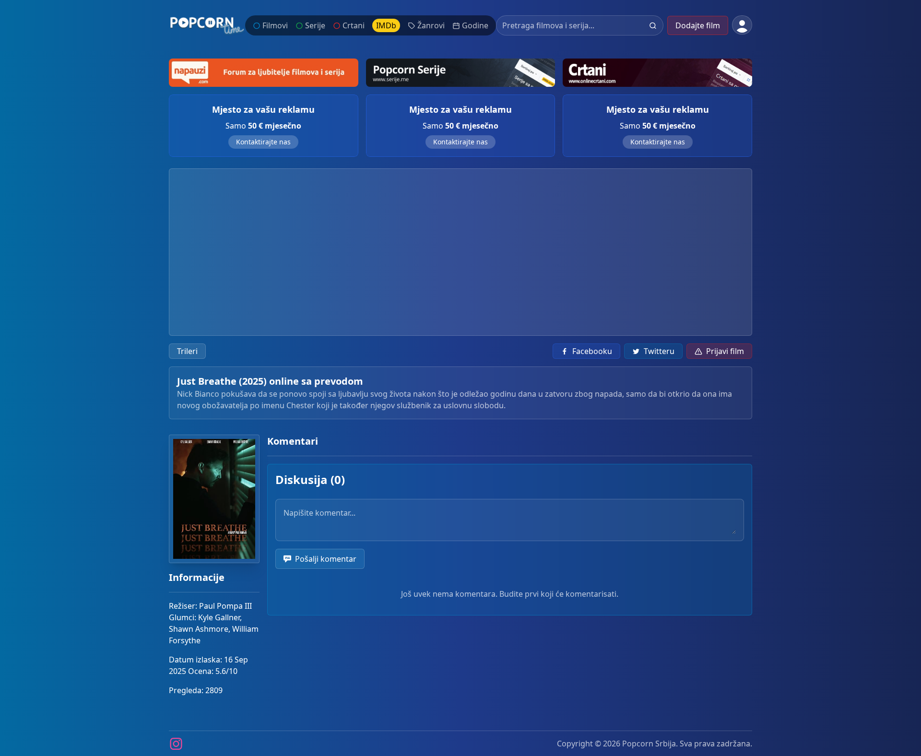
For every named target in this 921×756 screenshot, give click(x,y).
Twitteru (659, 351)
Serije (315, 25)
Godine (475, 25)
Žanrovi (431, 25)
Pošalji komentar (325, 559)
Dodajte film (697, 25)
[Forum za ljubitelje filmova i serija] (263, 73)
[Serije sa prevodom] (460, 73)
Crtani (353, 25)
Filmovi (275, 25)
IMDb (386, 25)
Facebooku (592, 351)
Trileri (187, 351)
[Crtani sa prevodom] (657, 73)
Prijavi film (725, 351)
